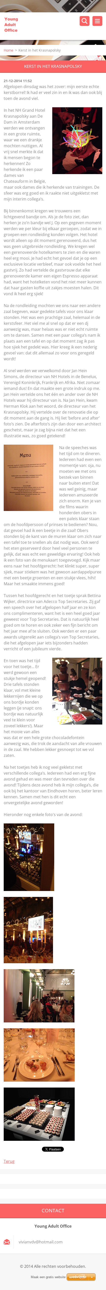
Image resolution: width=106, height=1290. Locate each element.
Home (8, 50)
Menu (97, 21)
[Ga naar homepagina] (55, 26)
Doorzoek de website (84, 21)
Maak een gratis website (48, 1277)
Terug (9, 1161)
